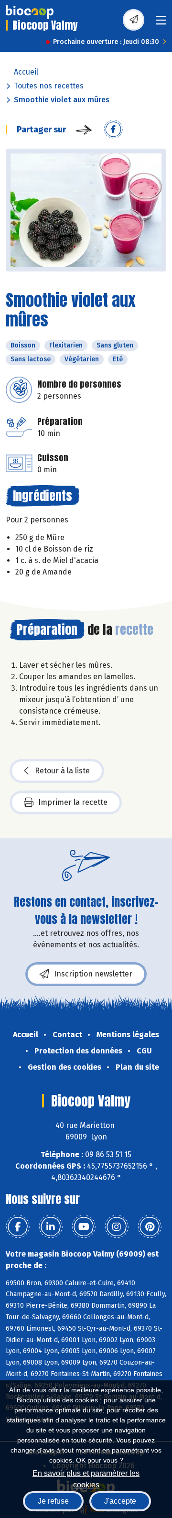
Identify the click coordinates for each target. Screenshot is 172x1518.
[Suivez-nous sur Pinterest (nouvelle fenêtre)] (149, 1227)
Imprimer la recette (73, 802)
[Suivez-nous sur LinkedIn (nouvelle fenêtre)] (51, 1227)
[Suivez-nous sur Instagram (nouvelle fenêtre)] (117, 1227)
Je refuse (53, 1501)
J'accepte (120, 1501)
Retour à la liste (62, 770)
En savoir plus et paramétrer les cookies (86, 1478)
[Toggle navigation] (161, 23)
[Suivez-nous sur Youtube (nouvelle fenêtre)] (84, 1227)
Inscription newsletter (93, 973)
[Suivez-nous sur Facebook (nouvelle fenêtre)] (18, 1227)
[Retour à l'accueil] (30, 12)
